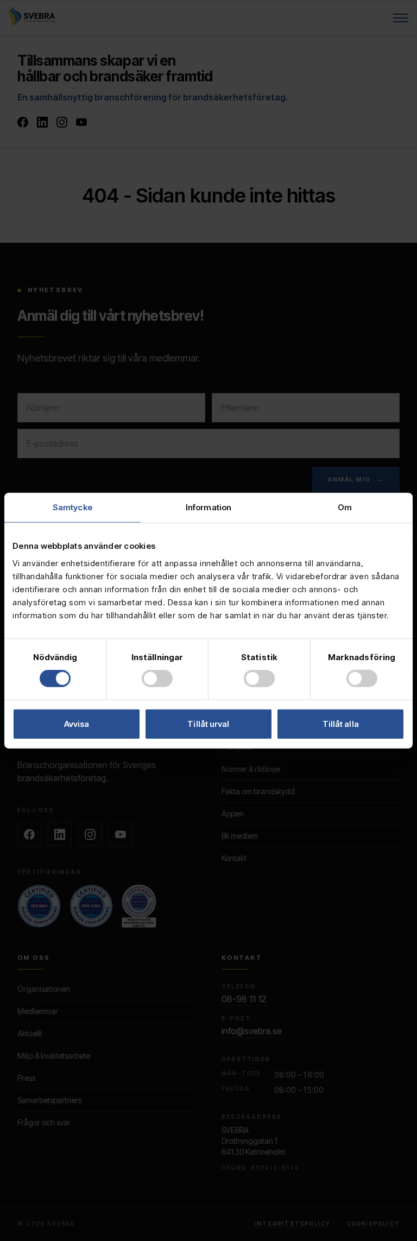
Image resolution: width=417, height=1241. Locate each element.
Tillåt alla (341, 723)
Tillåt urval (208, 723)
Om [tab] (345, 507)
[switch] (157, 678)
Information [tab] (208, 507)
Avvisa (77, 723)
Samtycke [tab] (72, 507)
